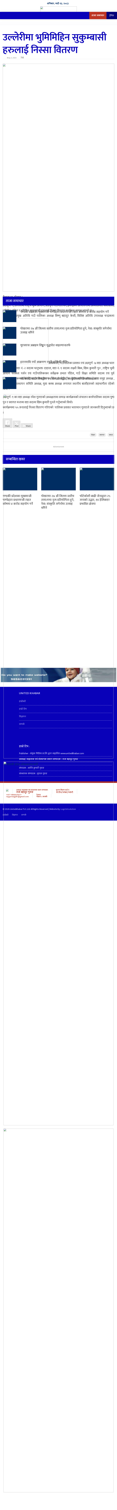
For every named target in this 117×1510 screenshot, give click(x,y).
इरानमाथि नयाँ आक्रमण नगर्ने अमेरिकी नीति (43, 362)
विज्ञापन (22, 716)
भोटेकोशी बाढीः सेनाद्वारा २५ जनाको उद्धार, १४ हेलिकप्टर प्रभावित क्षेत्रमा (59, 379)
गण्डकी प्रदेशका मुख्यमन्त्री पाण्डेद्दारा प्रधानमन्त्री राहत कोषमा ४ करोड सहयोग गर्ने (64, 312)
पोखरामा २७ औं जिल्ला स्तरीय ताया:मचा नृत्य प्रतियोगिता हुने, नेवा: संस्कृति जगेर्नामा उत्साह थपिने (66, 331)
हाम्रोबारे (22, 701)
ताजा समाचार (98, 15)
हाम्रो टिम (23, 709)
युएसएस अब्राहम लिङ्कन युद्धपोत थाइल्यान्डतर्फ (45, 345)
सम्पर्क (22, 724)
